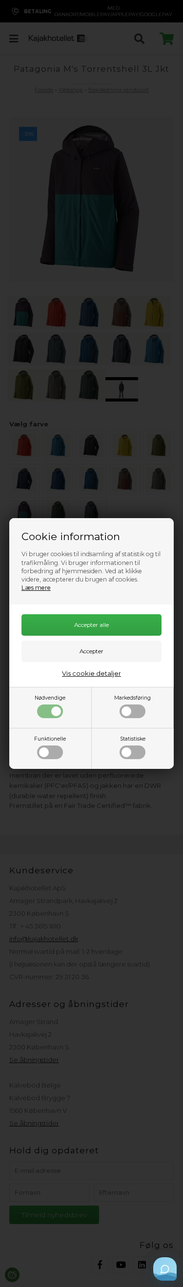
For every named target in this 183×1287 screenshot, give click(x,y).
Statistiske (132, 739)
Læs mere (36, 587)
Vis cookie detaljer (91, 673)
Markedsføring (132, 698)
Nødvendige (50, 698)
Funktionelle (50, 739)
